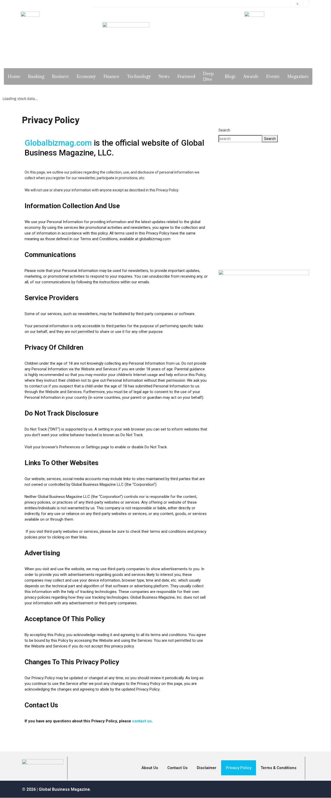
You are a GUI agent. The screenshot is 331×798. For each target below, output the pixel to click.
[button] (264, 247)
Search (224, 130)
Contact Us (177, 767)
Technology (139, 76)
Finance (111, 76)
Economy (86, 76)
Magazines (298, 76)
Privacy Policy (238, 767)
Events (273, 76)
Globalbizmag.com (58, 143)
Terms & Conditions (278, 767)
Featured (186, 76)
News (164, 76)
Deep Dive (208, 76)
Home (14, 76)
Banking (36, 76)
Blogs (230, 76)
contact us (142, 721)
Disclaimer (206, 767)
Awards (250, 76)
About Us (149, 767)
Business (60, 76)
